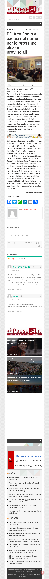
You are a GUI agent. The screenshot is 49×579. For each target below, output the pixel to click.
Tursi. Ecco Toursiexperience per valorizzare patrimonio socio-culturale (22, 360)
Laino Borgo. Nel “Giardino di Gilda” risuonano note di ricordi (24, 546)
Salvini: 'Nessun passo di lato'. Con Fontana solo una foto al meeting (24, 489)
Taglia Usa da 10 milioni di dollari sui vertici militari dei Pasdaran (23, 506)
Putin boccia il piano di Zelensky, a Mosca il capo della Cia (24, 484)
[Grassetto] (8, 242)
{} (34, 243)
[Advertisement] (24, 412)
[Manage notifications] (42, 573)
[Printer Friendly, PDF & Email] (35, 89)
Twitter (30, 17)
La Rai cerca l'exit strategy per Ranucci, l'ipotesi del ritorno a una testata (25, 501)
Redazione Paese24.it (35, 29)
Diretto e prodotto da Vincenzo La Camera (20, 574)
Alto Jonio (12, 391)
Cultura (11, 355)
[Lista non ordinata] (23, 242)
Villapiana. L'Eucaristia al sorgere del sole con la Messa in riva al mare (24, 378)
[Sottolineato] (14, 242)
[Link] (31, 242)
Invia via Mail (37, 85)
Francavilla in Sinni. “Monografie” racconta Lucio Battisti (23, 523)
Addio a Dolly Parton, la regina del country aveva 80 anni (23, 478)
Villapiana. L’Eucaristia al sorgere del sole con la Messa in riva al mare (24, 3)
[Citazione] (26, 242)
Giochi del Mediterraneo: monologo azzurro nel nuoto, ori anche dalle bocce (25, 495)
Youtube (37, 17)
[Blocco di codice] (28, 242)
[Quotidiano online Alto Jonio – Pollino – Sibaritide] (24, 9)
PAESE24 (13, 518)
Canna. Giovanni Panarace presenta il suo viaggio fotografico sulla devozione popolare (24, 540)
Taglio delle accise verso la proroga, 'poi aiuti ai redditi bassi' (25, 512)
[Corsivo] (11, 242)
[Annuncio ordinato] (20, 242)
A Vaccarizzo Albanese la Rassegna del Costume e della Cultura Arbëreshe (22, 551)
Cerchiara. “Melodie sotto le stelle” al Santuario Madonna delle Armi (25, 562)
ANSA (12, 473)
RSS (40, 17)
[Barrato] (17, 242)
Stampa (27, 85)
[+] (37, 243)
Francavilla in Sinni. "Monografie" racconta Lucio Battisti (21, 341)
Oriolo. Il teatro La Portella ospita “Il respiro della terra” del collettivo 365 (23, 557)
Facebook (34, 17)
